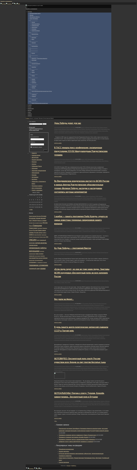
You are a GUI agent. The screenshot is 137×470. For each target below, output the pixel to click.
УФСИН (56, 201)
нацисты (63, 338)
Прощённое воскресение (66, 449)
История (31, 222)
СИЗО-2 (80, 231)
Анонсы (34, 164)
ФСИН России (91, 308)
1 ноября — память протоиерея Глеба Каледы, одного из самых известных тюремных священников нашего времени (81, 220)
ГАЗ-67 (99, 129)
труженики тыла (88, 132)
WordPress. (73, 465)
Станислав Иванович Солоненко (70, 406)
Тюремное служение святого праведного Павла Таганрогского (77, 435)
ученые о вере (102, 231)
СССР (94, 338)
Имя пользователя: (34, 136)
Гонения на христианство (75, 229)
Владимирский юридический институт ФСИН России (77, 198)
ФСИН (68, 282)
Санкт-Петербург (37, 234)
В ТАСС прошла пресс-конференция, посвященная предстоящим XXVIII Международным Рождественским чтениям (81, 151)
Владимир (82, 196)
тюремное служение (101, 199)
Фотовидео (95, 366)
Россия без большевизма (86, 338)
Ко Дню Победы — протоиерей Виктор (72, 248)
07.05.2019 (72, 303)
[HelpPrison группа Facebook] (9, 3)
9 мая (100, 366)
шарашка (60, 371)
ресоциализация (39, 260)
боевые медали (103, 127)
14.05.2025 (72, 127)
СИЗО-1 (44, 232)
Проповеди (40, 228)
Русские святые (38, 232)
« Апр (30, 209)
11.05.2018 (72, 401)
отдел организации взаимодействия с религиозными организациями (76, 307)
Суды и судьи (43, 237)
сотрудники (32, 262)
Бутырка (86, 228)
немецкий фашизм (70, 338)
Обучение (35, 168)
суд (36, 262)
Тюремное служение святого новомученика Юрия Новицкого (77, 439)
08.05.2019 (72, 280)
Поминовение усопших (98, 307)
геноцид (60, 336)
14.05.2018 (72, 366)
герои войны (104, 129)
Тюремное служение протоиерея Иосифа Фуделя (73, 437)
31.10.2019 (72, 228)
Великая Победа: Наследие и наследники (87, 129)
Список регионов (64, 462)
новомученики (65, 370)
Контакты (34, 179)
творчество (40, 262)
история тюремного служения (88, 229)
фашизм (67, 340)
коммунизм (91, 336)
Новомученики (83, 335)
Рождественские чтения (59, 162)
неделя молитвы (41, 243)
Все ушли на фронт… (64, 299)
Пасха (31, 225)
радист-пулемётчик (69, 132)
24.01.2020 (72, 159)
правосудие (32, 256)
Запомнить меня (37, 147)
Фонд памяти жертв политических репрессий (80, 340)
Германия (64, 336)
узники (62, 282)
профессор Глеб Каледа (72, 231)
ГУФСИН (34, 220)
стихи (81, 254)
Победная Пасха (89, 127)
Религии (34, 162)
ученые (97, 231)
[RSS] (18, 3)
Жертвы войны (57, 370)
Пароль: (32, 142)
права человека (39, 253)
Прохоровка (61, 132)
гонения (66, 229)
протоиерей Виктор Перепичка (72, 254)
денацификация (75, 336)
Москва (90, 303)
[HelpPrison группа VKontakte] (15, 3)
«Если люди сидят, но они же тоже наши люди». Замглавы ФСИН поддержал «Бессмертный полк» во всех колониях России (81, 273)
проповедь (42, 256)
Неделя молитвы (64, 451)
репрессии (77, 338)
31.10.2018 (72, 335)
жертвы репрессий (83, 336)
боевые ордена (57, 129)
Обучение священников (39, 170)
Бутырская (63, 368)
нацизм (102, 336)
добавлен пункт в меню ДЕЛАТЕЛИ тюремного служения (76, 441)
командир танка (69, 131)
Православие (33, 228)
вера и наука (61, 229)
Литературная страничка (86, 252)
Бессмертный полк (89, 280)
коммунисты (97, 336)
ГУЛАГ (94, 198)
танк (78, 132)
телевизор (81, 132)
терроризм (45, 262)
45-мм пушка (96, 127)
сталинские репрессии (59, 340)
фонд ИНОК (81, 308)
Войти (45, 150)
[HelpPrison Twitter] (13, 3)
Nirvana (68, 465)
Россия (31, 230)
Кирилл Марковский (85, 305)
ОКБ (82, 370)
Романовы (45, 228)
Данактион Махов (95, 368)
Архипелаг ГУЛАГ (94, 196)
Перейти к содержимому (6, 1)
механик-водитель (84, 131)
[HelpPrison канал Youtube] (3, 3)
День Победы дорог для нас (67, 123)
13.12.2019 (72, 196)
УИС (66, 282)
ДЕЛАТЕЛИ (35, 157)
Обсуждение (35, 172)
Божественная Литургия (35, 216)
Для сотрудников (84, 303)
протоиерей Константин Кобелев (62, 127)
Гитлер (68, 336)
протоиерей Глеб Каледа (60, 231)
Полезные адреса (37, 186)
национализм (57, 338)
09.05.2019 (72, 252)
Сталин (97, 338)
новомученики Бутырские (75, 370)
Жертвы (91, 401)
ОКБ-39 (85, 370)
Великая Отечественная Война (69, 129)
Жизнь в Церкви (41, 220)
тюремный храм (86, 231)
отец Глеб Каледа (100, 229)
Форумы (34, 175)
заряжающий (62, 131)
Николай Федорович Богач (95, 131)
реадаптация (32, 260)
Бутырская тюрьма (93, 228)
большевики (95, 335)
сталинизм (102, 338)
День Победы (105, 161)
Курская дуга (76, 131)
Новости (82, 127)
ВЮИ (91, 198)
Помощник (62, 199)
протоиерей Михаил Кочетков (89, 199)
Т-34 (75, 132)
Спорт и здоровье (37, 190)
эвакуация (95, 132)
